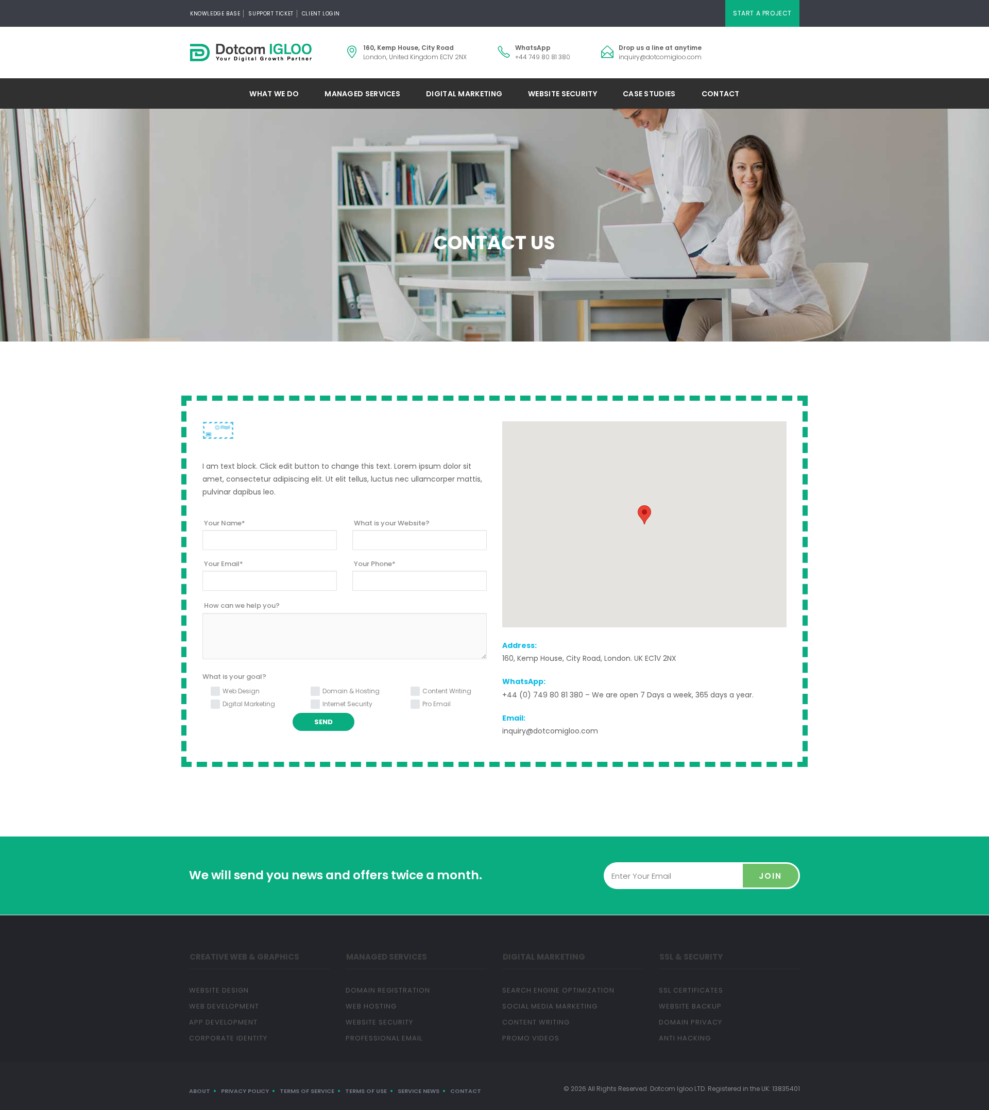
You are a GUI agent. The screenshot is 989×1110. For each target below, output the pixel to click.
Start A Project (762, 13)
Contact (721, 94)
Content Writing (536, 1022)
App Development (223, 1022)
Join (770, 875)
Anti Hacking (685, 1038)
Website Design (219, 990)
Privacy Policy (245, 1091)
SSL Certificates (691, 990)
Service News (418, 1091)
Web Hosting (371, 1006)
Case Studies (649, 94)
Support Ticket (270, 14)
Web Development (224, 1006)
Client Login (321, 14)
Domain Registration (388, 990)
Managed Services (362, 94)
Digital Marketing (464, 94)
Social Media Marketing (550, 1006)
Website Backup (690, 1006)
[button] (644, 514)
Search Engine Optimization (558, 990)
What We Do (274, 94)
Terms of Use (366, 1091)
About (199, 1091)
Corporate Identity (228, 1038)
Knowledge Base (215, 14)
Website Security (562, 94)
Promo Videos (530, 1038)
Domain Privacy (690, 1022)
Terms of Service (307, 1091)
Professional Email (384, 1038)
